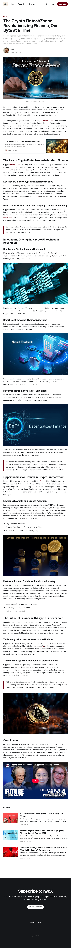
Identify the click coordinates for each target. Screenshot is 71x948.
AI (43, 646)
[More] (38, 4)
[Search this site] (46, 4)
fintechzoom (48, 120)
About (39, 922)
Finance (32, 4)
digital (36, 196)
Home (13, 4)
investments (8, 217)
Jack (12, 49)
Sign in (53, 4)
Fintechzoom (14, 164)
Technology (22, 4)
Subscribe (62, 4)
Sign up (32, 922)
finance (43, 481)
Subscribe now (37, 907)
